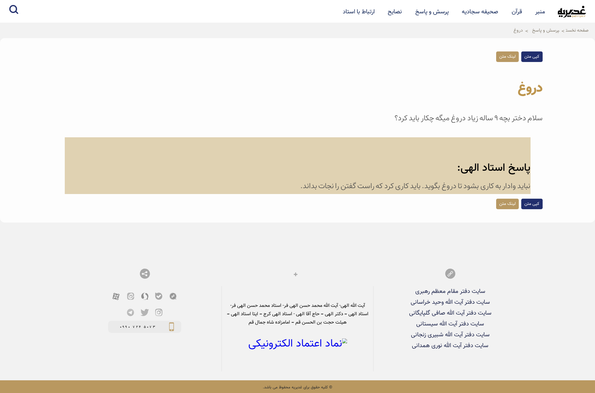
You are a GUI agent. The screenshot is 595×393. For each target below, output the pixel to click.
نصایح (395, 11)
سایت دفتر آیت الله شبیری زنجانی (450, 334)
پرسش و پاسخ (432, 11)
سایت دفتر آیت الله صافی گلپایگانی (450, 313)
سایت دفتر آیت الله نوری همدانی (450, 345)
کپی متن (532, 56)
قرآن (517, 11)
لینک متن (507, 56)
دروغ (518, 30)
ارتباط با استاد (359, 11)
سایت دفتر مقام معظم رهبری (450, 291)
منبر (540, 11)
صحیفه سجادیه (480, 11)
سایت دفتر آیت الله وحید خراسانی (450, 302)
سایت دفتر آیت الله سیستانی (450, 324)
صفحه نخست (577, 30)
